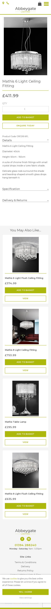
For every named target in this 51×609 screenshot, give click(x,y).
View (25, 298)
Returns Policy (25, 570)
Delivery (25, 566)
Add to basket (25, 117)
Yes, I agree (25, 592)
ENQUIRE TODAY (25, 126)
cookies (13, 578)
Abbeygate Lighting (25, 9)
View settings (25, 598)
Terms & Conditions (25, 562)
